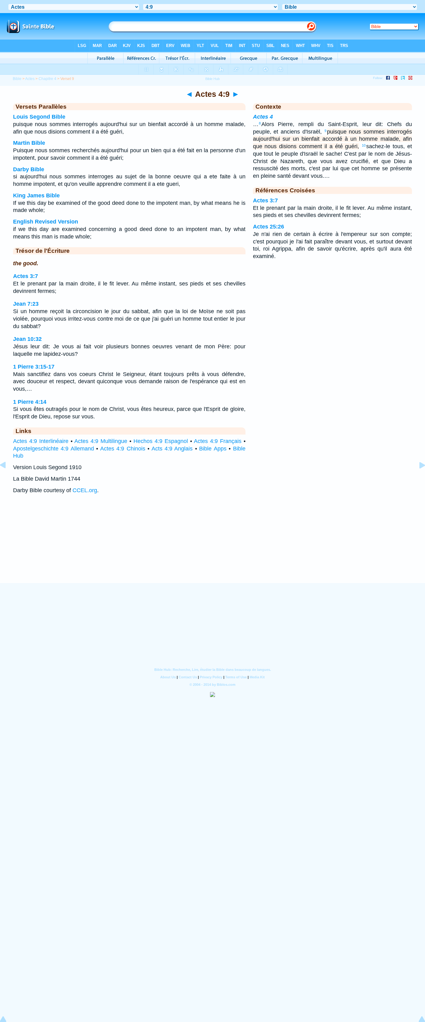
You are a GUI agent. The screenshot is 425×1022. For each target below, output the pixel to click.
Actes (30, 79)
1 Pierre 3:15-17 (33, 367)
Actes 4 (263, 117)
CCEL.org (84, 490)
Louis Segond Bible (39, 117)
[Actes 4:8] (8, 479)
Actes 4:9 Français (217, 441)
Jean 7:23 (26, 304)
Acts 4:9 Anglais (172, 448)
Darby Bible (28, 169)
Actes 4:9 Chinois (122, 448)
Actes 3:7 (25, 276)
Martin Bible (29, 143)
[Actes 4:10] (417, 479)
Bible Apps (212, 448)
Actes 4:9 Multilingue (100, 441)
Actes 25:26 (268, 227)
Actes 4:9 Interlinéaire (40, 441)
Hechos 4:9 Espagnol (160, 441)
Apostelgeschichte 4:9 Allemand (53, 448)
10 (364, 145)
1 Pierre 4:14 (29, 402)
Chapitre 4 (47, 79)
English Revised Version (45, 222)
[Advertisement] (212, 544)
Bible (17, 79)
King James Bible (36, 195)
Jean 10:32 (27, 339)
